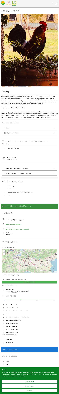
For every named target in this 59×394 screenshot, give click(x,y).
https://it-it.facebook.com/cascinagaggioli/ (17, 229)
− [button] (4, 254)
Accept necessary (29, 381)
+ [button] (4, 251)
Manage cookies (29, 386)
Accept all (29, 390)
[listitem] (29, 304)
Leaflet (55, 272)
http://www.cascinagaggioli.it (13, 224)
